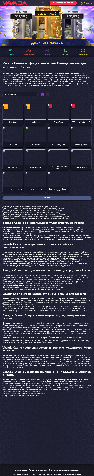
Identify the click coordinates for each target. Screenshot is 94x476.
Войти (44, 3)
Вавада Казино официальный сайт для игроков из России (29, 206)
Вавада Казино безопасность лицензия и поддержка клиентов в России (36, 218)
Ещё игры (47, 198)
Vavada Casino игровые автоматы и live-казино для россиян (30, 212)
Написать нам (20, 470)
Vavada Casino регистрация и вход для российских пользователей (33, 208)
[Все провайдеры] (20, 95)
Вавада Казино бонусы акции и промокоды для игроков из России (33, 214)
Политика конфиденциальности (64, 470)
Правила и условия (38, 470)
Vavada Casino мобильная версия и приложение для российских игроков (36, 216)
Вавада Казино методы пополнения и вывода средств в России (32, 210)
